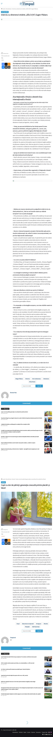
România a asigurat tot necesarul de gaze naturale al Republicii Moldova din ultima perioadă (20, 436)
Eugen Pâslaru (19, 378)
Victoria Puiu (6, 53)
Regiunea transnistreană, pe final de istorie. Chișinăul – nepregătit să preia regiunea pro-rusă (20, 449)
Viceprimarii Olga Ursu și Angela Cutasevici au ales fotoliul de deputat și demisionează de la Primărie (21, 418)
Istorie (28, 732)
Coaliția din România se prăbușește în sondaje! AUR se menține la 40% (15, 424)
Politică (21, 732)
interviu (28, 378)
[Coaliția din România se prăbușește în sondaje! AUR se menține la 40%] (48, 426)
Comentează (26, 403)
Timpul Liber (45, 732)
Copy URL (39, 386)
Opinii (24, 732)
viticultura (46, 378)
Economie (38, 732)
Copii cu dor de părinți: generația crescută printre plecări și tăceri (14, 412)
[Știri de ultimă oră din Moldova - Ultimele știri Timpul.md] (26, 3)
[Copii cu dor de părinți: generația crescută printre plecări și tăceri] (48, 413)
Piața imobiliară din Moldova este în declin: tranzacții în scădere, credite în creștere (18, 442)
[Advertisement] (26, 465)
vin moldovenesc (37, 378)
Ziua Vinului (32, 381)
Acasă (3, 9)
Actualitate (8, 9)
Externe (33, 732)
